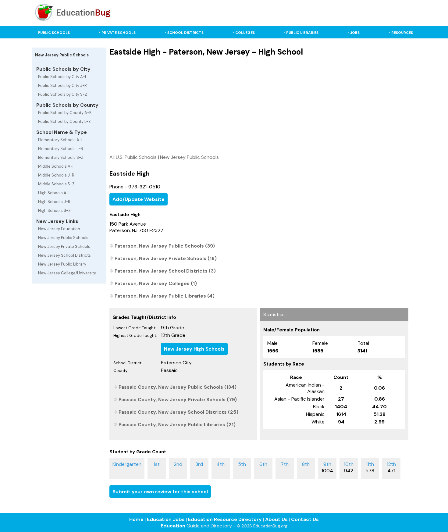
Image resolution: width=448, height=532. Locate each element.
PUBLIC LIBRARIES (302, 32)
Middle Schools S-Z (56, 184)
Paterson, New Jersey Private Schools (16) (166, 258)
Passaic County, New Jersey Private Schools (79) (178, 399)
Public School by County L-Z (64, 121)
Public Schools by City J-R (62, 85)
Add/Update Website (138, 199)
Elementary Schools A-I (60, 139)
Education (173, 526)
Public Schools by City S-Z (62, 94)
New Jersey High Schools (194, 349)
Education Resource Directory (225, 519)
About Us (276, 519)
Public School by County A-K (65, 112)
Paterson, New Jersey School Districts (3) (165, 271)
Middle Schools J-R (56, 175)
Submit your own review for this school (160, 491)
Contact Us (305, 519)
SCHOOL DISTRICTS (185, 32)
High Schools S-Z (54, 210)
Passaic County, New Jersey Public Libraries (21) (177, 424)
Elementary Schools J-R (60, 148)
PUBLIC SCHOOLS (54, 32)
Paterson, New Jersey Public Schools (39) (165, 246)
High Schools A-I (53, 192)
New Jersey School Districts (64, 255)
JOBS (355, 32)
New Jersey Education (59, 228)
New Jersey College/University (67, 273)
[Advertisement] (259, 105)
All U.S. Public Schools (133, 157)
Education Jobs (166, 519)
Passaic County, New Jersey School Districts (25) (178, 412)
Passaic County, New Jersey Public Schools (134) (177, 387)
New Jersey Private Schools (64, 246)
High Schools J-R (54, 201)
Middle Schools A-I (55, 166)
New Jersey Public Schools (63, 237)
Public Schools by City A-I (62, 76)
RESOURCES (402, 32)
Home (136, 519)
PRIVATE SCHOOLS (118, 32)
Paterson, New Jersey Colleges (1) (156, 283)
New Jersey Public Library (62, 264)
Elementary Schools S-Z (61, 157)
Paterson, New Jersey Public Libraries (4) (165, 296)
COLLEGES (245, 32)
